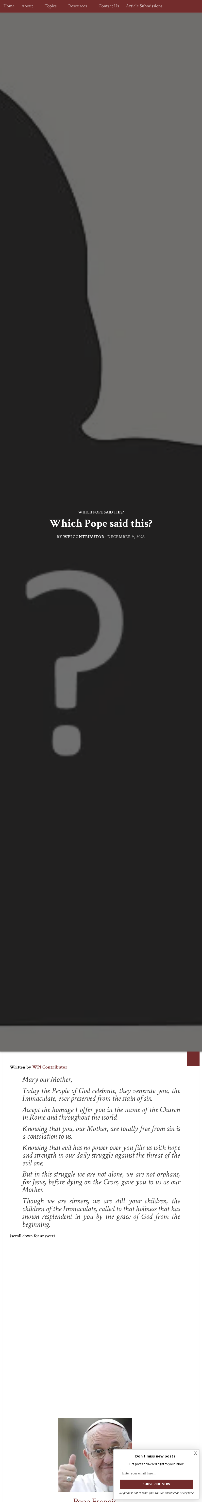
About (27, 6)
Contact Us (106, 6)
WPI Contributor (83, 537)
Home (9, 6)
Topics (50, 6)
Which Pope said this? (101, 512)
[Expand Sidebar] (193, 1059)
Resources (76, 6)
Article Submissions (142, 6)
